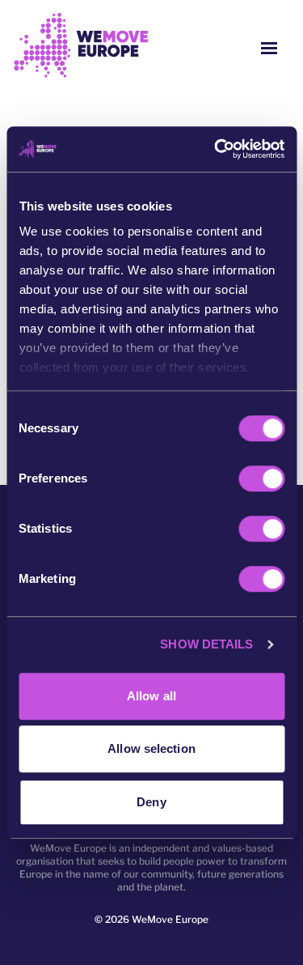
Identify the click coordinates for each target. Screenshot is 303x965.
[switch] (261, 478)
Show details (206, 644)
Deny (151, 802)
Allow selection (151, 748)
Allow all (151, 696)
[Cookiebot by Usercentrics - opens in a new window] (215, 148)
